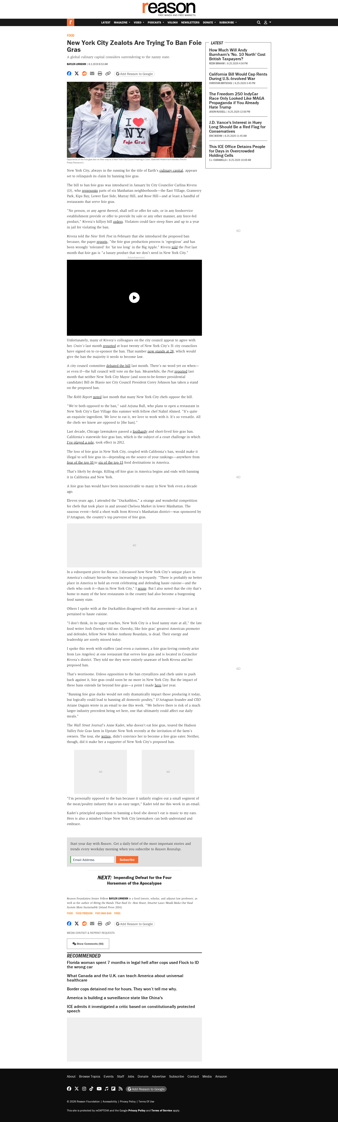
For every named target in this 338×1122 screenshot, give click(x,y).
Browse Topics (89, 1076)
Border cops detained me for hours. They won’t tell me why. (122, 989)
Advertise (159, 1076)
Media (207, 1076)
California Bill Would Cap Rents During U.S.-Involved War (238, 76)
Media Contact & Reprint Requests (91, 933)
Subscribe (227, 22)
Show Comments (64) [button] (90, 943)
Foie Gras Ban (103, 913)
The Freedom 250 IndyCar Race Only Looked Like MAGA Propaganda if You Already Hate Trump (236, 100)
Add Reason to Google (136, 74)
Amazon (221, 1076)
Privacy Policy (128, 1101)
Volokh (173, 22)
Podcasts (155, 22)
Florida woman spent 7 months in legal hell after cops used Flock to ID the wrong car (133, 965)
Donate (208, 22)
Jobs (131, 1076)
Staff (120, 1076)
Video (138, 22)
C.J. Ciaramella (218, 160)
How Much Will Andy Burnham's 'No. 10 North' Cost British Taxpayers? (237, 54)
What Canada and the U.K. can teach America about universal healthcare (125, 978)
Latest (105, 22)
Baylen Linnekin (76, 64)
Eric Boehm (215, 135)
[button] (267, 22)
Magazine (121, 22)
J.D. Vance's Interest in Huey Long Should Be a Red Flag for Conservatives (237, 127)
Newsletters (190, 22)
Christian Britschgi (220, 83)
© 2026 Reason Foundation (83, 1101)
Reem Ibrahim (217, 63)
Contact (193, 1076)
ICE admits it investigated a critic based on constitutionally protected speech (131, 1009)
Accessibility (110, 1101)
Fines (117, 913)
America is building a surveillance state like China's (115, 997)
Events (109, 1076)
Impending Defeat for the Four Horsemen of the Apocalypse (134, 880)
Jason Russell (217, 111)
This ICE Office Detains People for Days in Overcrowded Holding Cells (237, 151)
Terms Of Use (146, 1101)
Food (70, 35)
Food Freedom (84, 913)
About (71, 1076)
